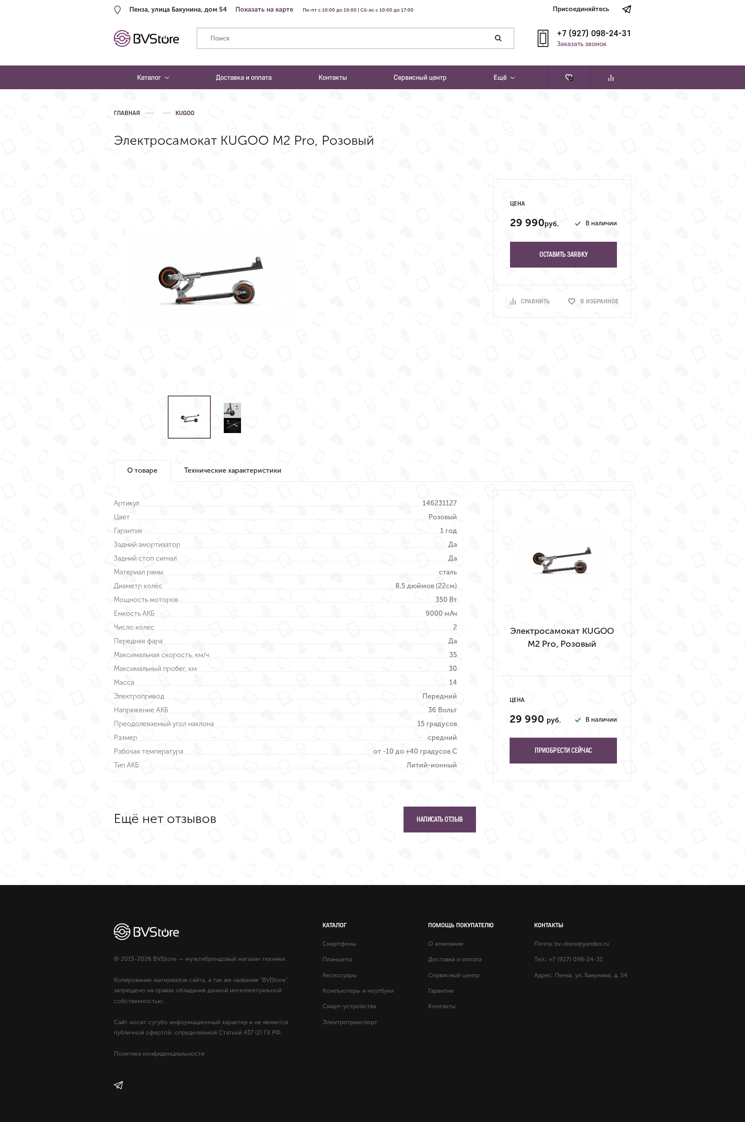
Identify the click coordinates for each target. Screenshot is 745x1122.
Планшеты (337, 959)
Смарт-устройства (349, 1006)
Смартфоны (339, 943)
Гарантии (441, 990)
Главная (127, 113)
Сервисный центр (420, 77)
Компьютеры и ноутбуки (358, 990)
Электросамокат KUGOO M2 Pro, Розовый (562, 637)
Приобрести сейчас (563, 750)
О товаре (142, 470)
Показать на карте (264, 9)
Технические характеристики (233, 470)
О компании (445, 943)
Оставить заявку (563, 254)
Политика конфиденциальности (159, 1053)
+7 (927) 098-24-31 (594, 33)
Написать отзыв (439, 819)
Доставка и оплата (244, 77)
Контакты (333, 77)
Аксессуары (339, 975)
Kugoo (184, 113)
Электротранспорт (349, 1022)
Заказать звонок (582, 44)
